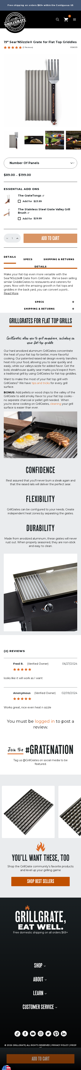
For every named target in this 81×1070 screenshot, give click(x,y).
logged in (45, 721)
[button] (40, 267)
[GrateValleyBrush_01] (8, 212)
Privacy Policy (60, 1045)
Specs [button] (28, 259)
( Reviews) (28, 47)
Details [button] (10, 257)
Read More (11, 293)
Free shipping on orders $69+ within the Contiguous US (40, 5)
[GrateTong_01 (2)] (8, 198)
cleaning (55, 403)
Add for (32, 201)
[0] (66, 19)
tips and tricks (41, 383)
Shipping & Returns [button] (59, 259)
